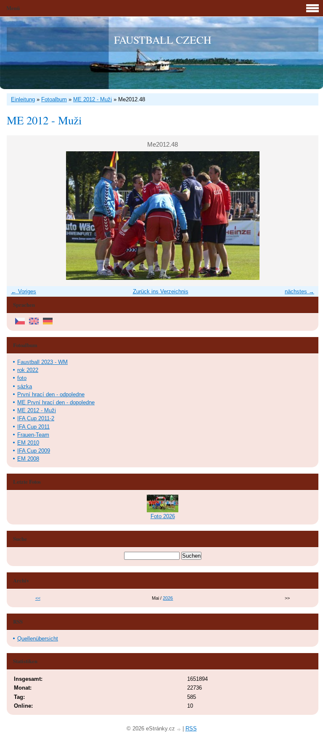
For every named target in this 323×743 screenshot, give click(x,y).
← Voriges (23, 291)
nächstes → (299, 291)
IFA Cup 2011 (33, 427)
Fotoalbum (54, 99)
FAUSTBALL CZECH (162, 39)
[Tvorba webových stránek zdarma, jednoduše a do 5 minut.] (180, 729)
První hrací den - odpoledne (51, 394)
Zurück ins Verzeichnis (160, 291)
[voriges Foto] (20, 215)
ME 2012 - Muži (92, 99)
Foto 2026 (163, 516)
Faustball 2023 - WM (42, 362)
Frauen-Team (33, 435)
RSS (191, 728)
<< (37, 598)
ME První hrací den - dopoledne (56, 402)
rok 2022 (27, 370)
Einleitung (23, 99)
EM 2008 (28, 459)
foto (21, 378)
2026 (168, 598)
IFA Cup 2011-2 (35, 418)
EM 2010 (28, 443)
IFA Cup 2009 (33, 451)
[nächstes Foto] (304, 215)
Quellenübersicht (37, 638)
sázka (24, 386)
